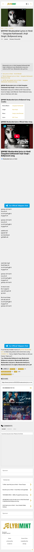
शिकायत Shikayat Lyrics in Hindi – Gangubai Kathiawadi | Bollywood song (16, 415)
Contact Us (9, 543)
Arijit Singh (11, 28)
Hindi (6, 28)
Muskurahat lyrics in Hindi (10, 159)
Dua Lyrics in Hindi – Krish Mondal (12, 73)
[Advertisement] (11, 52)
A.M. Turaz (15, 117)
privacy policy (10, 541)
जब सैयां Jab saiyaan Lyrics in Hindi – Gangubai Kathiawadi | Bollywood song (14, 81)
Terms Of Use (24, 538)
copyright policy (24, 541)
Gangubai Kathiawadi (17, 105)
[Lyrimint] (11, 4)
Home (2, 28)
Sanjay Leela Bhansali (17, 113)
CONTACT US (4, 354)
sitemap (24, 543)
